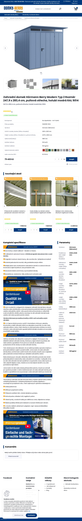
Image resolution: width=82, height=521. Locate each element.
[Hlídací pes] (59, 164)
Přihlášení (67, 1)
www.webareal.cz (10, 519)
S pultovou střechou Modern (31, 18)
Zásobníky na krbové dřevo (30, 15)
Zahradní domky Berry (11, 15)
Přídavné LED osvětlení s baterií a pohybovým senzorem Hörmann (14, 212)
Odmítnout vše (18, 515)
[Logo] (13, 9)
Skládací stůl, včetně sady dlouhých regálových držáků (64, 212)
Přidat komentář (13, 456)
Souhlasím (31, 515)
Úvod (5, 18)
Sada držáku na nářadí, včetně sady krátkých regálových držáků (40, 212)
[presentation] (5, 48)
